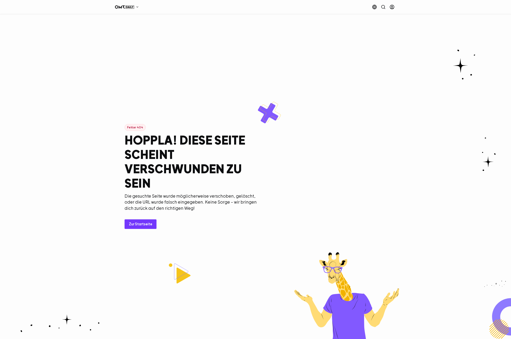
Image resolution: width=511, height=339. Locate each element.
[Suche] (383, 7)
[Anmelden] (392, 7)
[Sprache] (374, 7)
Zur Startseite (140, 224)
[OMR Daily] (128, 7)
